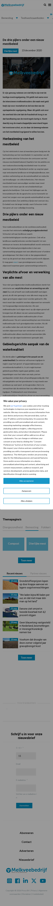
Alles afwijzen (26, 501)
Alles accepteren (26, 481)
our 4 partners (16, 406)
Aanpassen (26, 491)
